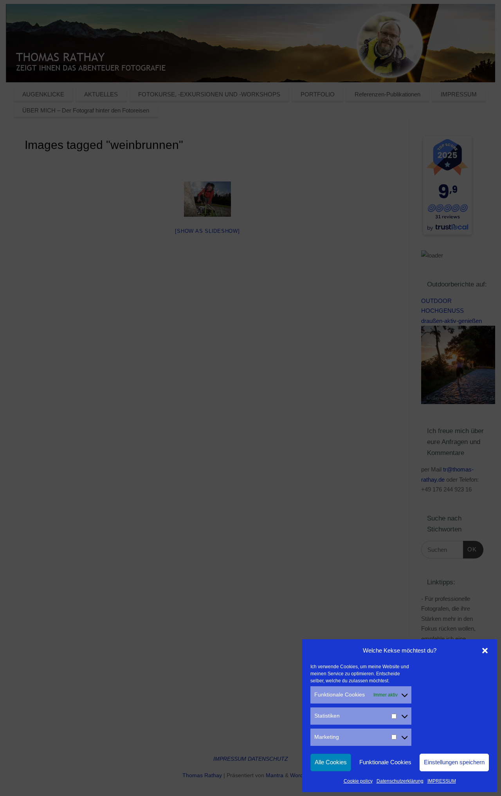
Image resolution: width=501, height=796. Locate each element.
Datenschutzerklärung (400, 781)
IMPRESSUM (441, 781)
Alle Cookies (331, 762)
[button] (485, 651)
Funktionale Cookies (385, 762)
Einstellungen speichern (454, 762)
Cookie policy (358, 781)
